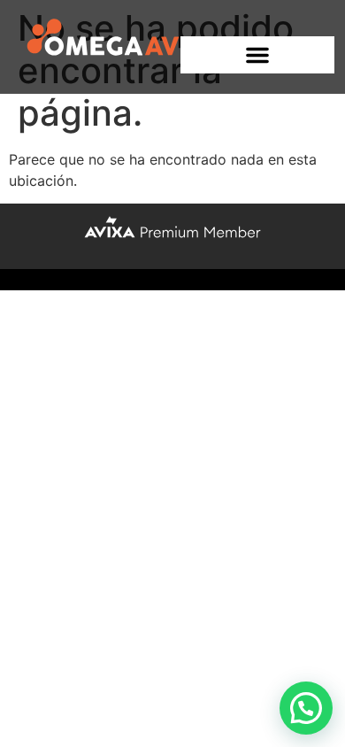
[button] (257, 54)
